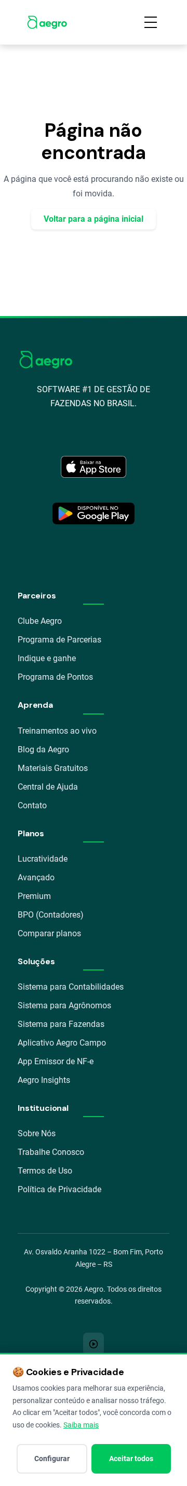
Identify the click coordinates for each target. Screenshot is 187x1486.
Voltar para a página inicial (93, 219)
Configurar (52, 1458)
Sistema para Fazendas (61, 1024)
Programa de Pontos (55, 677)
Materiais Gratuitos (53, 768)
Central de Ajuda (48, 787)
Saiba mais (81, 1425)
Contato (32, 805)
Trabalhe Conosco (51, 1152)
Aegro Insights (44, 1080)
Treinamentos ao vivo (57, 731)
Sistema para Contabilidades (71, 987)
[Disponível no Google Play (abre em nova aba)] (93, 513)
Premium (34, 896)
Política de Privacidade (59, 1189)
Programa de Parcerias (59, 640)
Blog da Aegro (43, 749)
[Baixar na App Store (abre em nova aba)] (93, 467)
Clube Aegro (40, 621)
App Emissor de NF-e (56, 1061)
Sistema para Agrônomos (64, 1005)
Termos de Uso (45, 1171)
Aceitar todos (131, 1458)
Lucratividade (43, 859)
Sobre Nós (37, 1133)
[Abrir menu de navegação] (150, 22)
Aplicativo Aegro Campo (62, 1043)
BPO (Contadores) (51, 915)
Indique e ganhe (47, 658)
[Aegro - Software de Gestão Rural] (47, 22)
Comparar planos (49, 933)
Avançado (36, 877)
